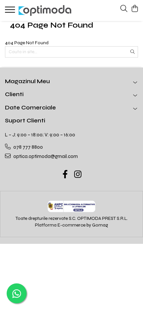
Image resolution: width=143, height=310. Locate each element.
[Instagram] (78, 175)
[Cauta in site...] (123, 9)
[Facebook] (65, 175)
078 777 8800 (27, 147)
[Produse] (11, 12)
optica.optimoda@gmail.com (45, 156)
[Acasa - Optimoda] (45, 10)
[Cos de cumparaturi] (134, 9)
